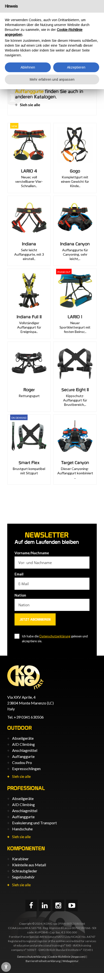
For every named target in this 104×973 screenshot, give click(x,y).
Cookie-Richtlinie (59, 956)
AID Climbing (23, 744)
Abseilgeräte (23, 738)
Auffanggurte (23, 756)
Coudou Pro (22, 762)
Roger (29, 389)
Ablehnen (28, 67)
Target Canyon (75, 462)
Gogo (75, 171)
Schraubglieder (24, 871)
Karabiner (20, 858)
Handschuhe (22, 828)
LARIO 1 (75, 316)
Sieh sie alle (30, 104)
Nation (20, 595)
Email (19, 574)
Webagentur (70, 961)
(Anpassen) (78, 956)
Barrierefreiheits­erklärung (43, 961)
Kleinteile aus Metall (29, 864)
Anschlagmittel (24, 750)
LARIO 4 (29, 171)
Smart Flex (29, 462)
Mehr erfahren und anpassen (52, 79)
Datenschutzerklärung (54, 636)
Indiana (29, 243)
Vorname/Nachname (32, 553)
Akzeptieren (76, 67)
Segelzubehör (23, 877)
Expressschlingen (26, 768)
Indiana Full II (29, 316)
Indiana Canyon (75, 243)
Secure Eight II (75, 389)
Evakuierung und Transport (34, 822)
